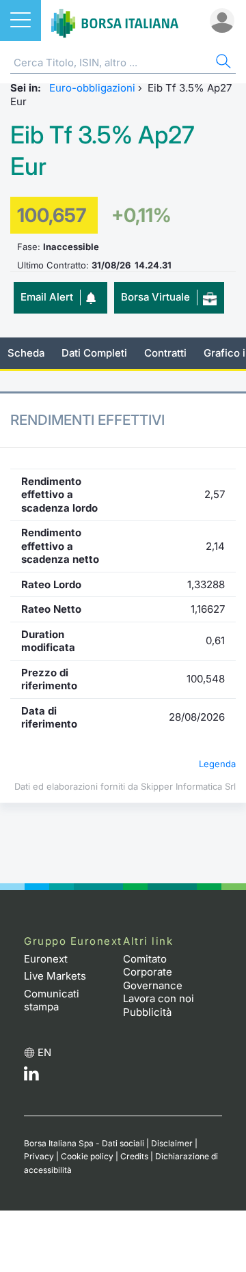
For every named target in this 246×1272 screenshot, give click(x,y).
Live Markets (55, 975)
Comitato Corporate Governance (152, 972)
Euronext (46, 958)
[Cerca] (222, 63)
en (44, 1052)
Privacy (39, 1156)
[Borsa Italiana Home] (115, 20)
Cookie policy (87, 1156)
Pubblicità (147, 1012)
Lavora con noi (158, 998)
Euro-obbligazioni (92, 87)
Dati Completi (94, 352)
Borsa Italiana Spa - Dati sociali (84, 1143)
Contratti (165, 352)
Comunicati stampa (51, 1000)
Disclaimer (172, 1143)
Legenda (217, 763)
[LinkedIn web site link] (31, 1076)
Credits (134, 1156)
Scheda (26, 352)
